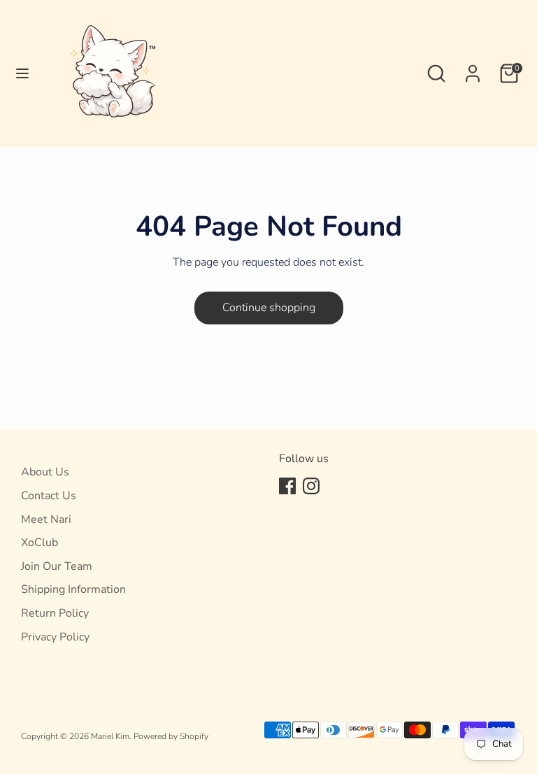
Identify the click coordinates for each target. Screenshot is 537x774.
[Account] (473, 68)
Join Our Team (56, 566)
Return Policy (55, 613)
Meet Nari (46, 519)
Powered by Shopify (171, 736)
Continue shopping (268, 307)
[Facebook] (287, 486)
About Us (45, 472)
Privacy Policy (55, 637)
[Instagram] (311, 486)
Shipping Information (73, 589)
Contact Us (48, 495)
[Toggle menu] (22, 73)
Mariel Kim (110, 736)
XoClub (39, 542)
